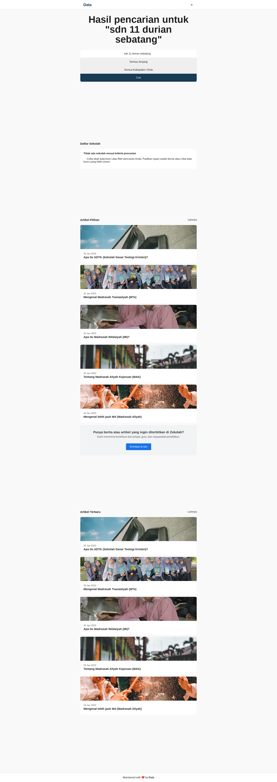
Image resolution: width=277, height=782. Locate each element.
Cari (138, 77)
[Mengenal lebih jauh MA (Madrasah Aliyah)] (138, 397)
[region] (138, 112)
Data (87, 5)
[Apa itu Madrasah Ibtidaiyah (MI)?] (138, 317)
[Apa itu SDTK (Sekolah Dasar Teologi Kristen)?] (138, 237)
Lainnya (192, 219)
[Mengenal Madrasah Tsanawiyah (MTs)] (138, 277)
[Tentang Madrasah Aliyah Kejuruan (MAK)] (138, 357)
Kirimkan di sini (138, 446)
